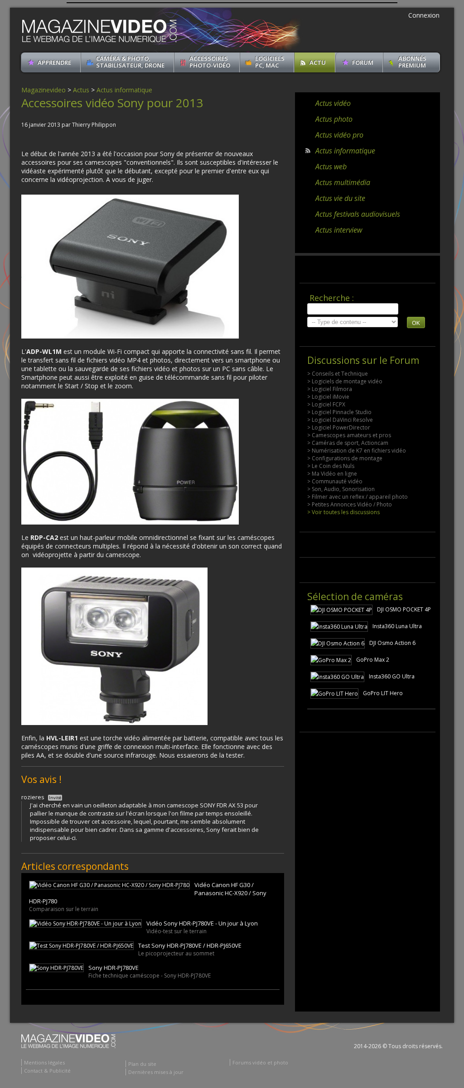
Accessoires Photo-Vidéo (209, 61)
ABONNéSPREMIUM (412, 61)
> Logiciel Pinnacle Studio (339, 412)
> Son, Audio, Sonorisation (341, 489)
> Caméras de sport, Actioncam (347, 443)
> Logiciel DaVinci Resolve (340, 420)
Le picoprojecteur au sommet (176, 953)
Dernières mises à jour (156, 1072)
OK (416, 323)
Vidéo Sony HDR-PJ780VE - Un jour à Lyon (202, 923)
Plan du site (142, 1063)
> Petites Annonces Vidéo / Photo (349, 504)
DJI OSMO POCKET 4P (404, 609)
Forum (362, 62)
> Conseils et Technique (337, 373)
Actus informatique (124, 90)
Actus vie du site (340, 198)
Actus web (331, 167)
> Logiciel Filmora (329, 389)
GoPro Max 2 (372, 659)
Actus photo (334, 119)
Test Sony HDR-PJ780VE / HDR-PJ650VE (190, 945)
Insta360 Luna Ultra (397, 626)
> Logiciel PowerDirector (338, 427)
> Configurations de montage (344, 458)
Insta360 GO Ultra (392, 676)
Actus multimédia (342, 182)
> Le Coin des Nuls (330, 466)
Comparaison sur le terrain (63, 909)
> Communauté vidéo (334, 481)
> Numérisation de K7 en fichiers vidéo (356, 450)
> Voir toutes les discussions (343, 512)
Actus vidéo (333, 103)
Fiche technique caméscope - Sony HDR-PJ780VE (149, 975)
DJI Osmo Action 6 (392, 643)
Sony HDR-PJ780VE (113, 968)
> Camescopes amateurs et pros (349, 435)
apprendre (54, 62)
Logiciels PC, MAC (270, 61)
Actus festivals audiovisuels (357, 214)
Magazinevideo (43, 90)
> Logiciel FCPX (326, 404)
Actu (317, 62)
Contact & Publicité (47, 1070)
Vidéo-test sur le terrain (176, 931)
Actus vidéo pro (339, 135)
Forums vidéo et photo (260, 1062)
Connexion (424, 15)
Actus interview (338, 230)
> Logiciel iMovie (328, 397)
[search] (352, 309)
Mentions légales (44, 1062)
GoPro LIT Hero (383, 693)
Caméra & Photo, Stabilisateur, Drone (130, 61)
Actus (81, 90)
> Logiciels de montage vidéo (344, 381)
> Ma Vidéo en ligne (332, 473)
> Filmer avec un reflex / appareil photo (357, 497)
